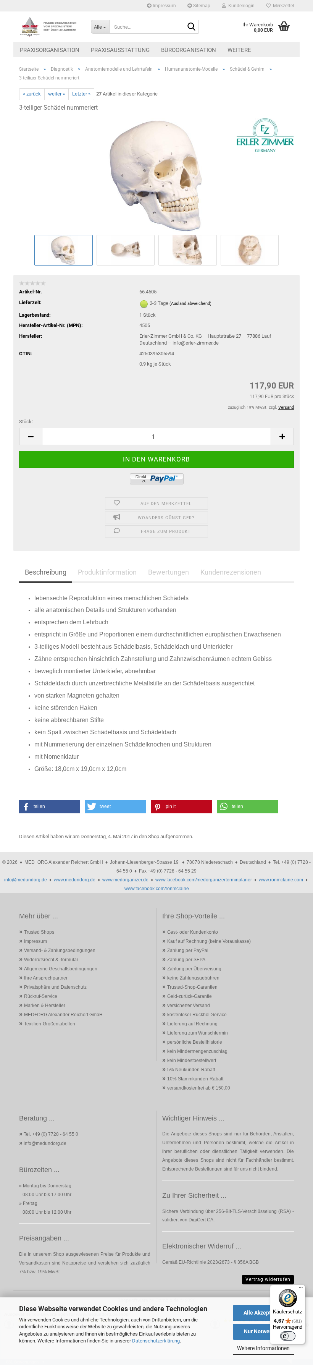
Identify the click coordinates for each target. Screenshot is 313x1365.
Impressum (164, 5)
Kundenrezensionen (230, 572)
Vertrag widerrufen (267, 1279)
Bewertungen (168, 572)
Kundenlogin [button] (240, 5)
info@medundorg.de (25, 879)
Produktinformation (107, 572)
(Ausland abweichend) (190, 303)
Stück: (26, 421)
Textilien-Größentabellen (49, 1024)
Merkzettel (282, 5)
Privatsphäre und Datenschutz (55, 987)
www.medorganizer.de (125, 879)
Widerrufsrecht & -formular (51, 959)
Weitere (239, 50)
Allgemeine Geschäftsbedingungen (60, 969)
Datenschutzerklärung (156, 1341)
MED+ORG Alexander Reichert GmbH (63, 1014)
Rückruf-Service (40, 996)
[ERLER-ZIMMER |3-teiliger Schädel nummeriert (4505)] (156, 175)
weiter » (56, 94)
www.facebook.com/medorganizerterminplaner (203, 879)
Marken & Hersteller (44, 1005)
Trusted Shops (39, 932)
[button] (30, 436)
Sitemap (201, 5)
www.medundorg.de (74, 879)
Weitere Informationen (263, 1348)
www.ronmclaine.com (281, 879)
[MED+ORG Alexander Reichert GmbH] (49, 26)
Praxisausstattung (120, 50)
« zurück (32, 94)
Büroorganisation (188, 50)
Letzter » (81, 94)
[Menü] (300, 1289)
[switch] (287, 1336)
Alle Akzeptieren (264, 1313)
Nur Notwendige (263, 1331)
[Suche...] (191, 27)
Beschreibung (45, 572)
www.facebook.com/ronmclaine (156, 888)
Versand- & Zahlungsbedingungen (59, 950)
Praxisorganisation (49, 50)
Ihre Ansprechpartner (46, 978)
